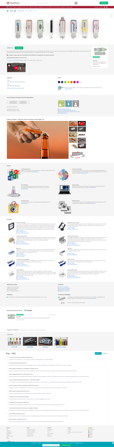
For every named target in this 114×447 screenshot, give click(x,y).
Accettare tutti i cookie (66, 445)
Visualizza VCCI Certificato (64, 290)
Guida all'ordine (50, 429)
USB (7, 7)
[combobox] (56, 3)
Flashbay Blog (91, 429)
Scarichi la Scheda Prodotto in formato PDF (67, 110)
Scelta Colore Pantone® (31, 430)
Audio (8, 437)
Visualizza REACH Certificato (64, 288)
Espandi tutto (98, 353)
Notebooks (31, 7)
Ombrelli (57, 7)
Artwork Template (20, 256)
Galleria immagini (21, 10)
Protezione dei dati (30, 434)
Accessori (31, 10)
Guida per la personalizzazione (64, 109)
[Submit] (38, 3)
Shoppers (36, 7)
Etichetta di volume (30, 436)
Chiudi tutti (105, 353)
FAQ (35, 10)
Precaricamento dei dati (31, 429)
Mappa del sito (49, 436)
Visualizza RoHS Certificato (64, 289)
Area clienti (49, 430)
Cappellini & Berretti (10, 436)
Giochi (54, 7)
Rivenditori (49, 434)
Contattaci (101, 7)
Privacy (69, 433)
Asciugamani (62, 7)
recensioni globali (40, 330)
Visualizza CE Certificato (63, 287)
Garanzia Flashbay (50, 433)
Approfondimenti (68, 88)
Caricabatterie (9, 432)
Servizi (26, 10)
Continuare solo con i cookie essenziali (51, 445)
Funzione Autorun (30, 433)
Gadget (14, 7)
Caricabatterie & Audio (21, 7)
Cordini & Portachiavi (49, 7)
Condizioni (69, 429)
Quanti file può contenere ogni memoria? (15, 88)
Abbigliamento (41, 7)
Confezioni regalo (69, 7)
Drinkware (11, 7)
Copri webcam (9, 433)
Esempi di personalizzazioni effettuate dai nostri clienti (69, 111)
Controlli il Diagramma (63, 113)
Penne (27, 7)
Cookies (69, 430)
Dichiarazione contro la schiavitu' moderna (75, 432)
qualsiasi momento (79, 442)
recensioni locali (30, 330)
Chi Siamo (96, 7)
